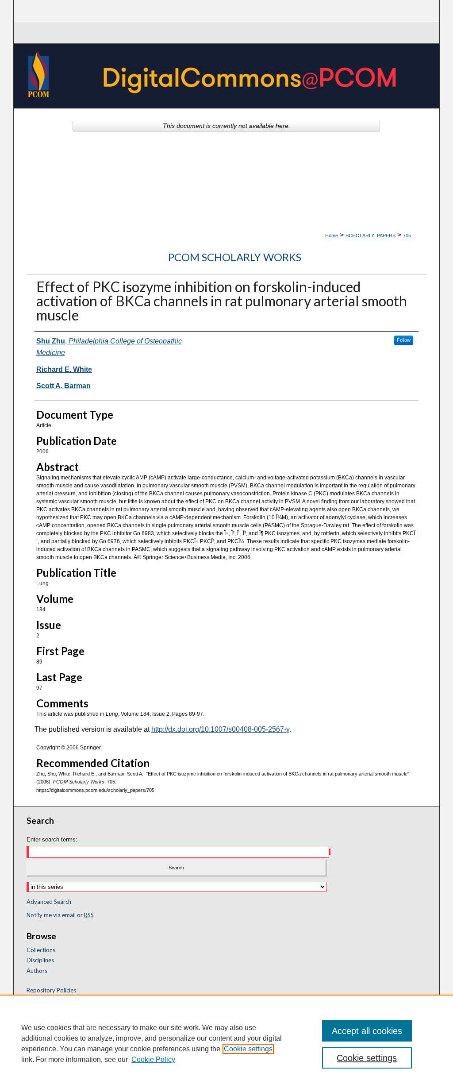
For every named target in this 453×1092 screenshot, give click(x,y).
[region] (226, 1043)
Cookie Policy (153, 1059)
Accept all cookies (367, 1031)
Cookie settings (248, 1049)
